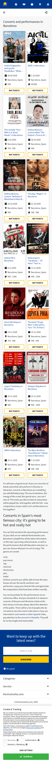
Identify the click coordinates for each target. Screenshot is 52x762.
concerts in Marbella (30, 617)
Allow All (28, 756)
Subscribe (26, 659)
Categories (9, 678)
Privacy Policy (8, 729)
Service (7, 686)
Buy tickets (14, 90)
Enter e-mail (26, 650)
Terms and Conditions (33, 728)
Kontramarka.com (13, 694)
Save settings (26, 750)
